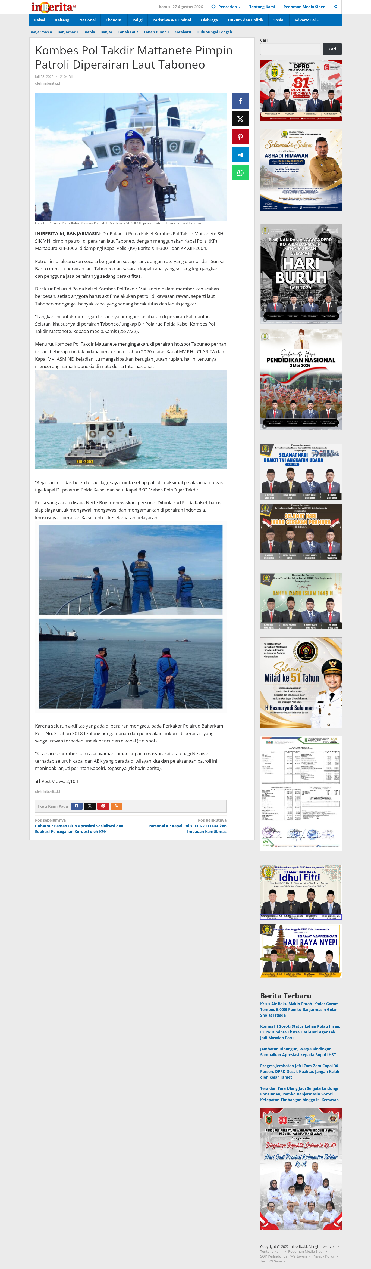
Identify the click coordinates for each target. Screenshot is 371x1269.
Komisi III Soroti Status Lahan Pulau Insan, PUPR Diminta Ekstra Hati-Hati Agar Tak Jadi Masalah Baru (300, 1032)
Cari (264, 40)
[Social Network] (335, 7)
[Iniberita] (53, 6)
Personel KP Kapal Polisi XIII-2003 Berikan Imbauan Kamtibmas (187, 826)
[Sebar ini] (240, 101)
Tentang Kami (271, 1251)
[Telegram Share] (240, 154)
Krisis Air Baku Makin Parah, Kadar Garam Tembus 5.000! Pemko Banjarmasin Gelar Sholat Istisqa (299, 1009)
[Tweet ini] (240, 118)
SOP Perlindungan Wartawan (283, 1256)
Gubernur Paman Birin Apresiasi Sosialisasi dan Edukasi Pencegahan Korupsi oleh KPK (79, 826)
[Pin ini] (240, 136)
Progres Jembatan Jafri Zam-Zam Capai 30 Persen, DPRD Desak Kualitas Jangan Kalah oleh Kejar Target (299, 1071)
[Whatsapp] (240, 172)
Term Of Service (272, 1261)
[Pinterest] (103, 806)
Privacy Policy (324, 1256)
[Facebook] (77, 806)
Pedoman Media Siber (306, 1251)
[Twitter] (90, 806)
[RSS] (116, 806)
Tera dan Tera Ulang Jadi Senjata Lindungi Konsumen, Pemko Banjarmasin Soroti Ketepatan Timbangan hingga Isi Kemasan (299, 1094)
